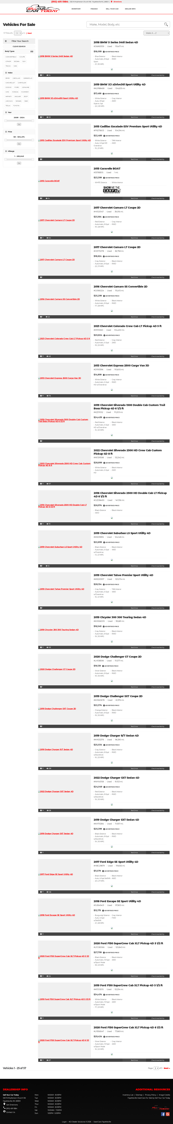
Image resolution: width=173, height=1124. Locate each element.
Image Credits (164, 1095)
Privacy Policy (150, 1095)
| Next (28, 33)
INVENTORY (76, 9)
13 (42, 356)
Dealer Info (130, 9)
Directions (116, 2)
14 (42, 810)
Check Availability (157, 75)
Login (64, 1122)
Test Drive (134, 75)
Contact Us (10, 1112)
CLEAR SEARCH (19, 46)
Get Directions (12, 1105)
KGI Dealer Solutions (77, 1122)
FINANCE (94, 9)
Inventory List (128, 1095)
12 (42, 75)
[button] (104, 52)
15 (42, 117)
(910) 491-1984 (59, 1)
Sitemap (139, 1095)
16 (42, 396)
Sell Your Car (112, 9)
